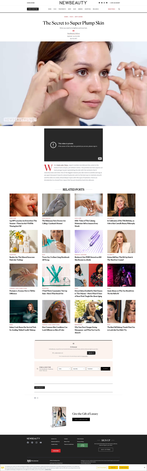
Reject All (113, 467)
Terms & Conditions (69, 444)
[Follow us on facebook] (99, 2)
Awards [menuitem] (80, 9)
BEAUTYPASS (111, 9)
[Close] (144, 467)
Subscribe (31, 3)
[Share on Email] (37, 398)
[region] (73, 467)
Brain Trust (67, 441)
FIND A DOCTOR (32, 9)
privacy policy (85, 356)
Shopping (13, 254)
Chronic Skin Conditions (18, 288)
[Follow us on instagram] (104, 2)
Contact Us (54, 438)
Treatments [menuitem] (62, 9)
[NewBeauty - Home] (73, 2)
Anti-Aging (79, 16)
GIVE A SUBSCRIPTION (81, 419)
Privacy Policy (80, 441)
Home (66, 16)
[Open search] (119, 9)
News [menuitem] (49, 9)
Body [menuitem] (69, 9)
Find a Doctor (80, 438)
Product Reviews (81, 254)
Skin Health (46, 218)
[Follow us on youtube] (106, 2)
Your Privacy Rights (102, 467)
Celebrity (110, 218)
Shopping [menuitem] (88, 9)
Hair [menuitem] (74, 9)
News (76, 288)
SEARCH (105, 368)
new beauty (40, 387)
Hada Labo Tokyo (62, 165)
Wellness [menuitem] (96, 9)
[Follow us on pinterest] (101, 2)
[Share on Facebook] (35, 398)
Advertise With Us (55, 441)
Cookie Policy (54, 444)
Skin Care (13, 218)
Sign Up (90, 353)
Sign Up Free (106, 449)
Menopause (78, 324)
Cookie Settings (82, 445)
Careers (66, 438)
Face (71, 16)
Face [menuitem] (55, 9)
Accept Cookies (123, 467)
